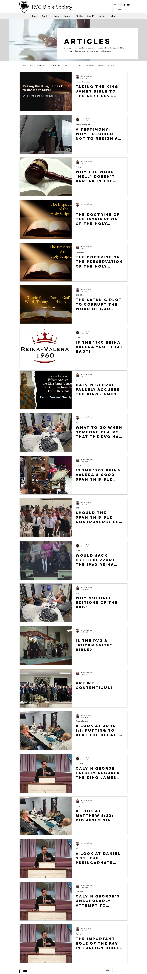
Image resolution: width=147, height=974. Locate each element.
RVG (66, 65)
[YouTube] (128, 4)
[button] (124, 65)
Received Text (56, 65)
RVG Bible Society (52, 7)
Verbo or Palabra (82, 721)
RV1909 (78, 465)
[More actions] (123, 77)
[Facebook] (124, 4)
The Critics (79, 636)
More (110, 65)
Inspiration (79, 210)
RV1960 (100, 65)
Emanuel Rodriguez (83, 82)
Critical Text (77, 65)
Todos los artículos (26, 65)
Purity (78, 806)
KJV (77, 380)
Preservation (41, 65)
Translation (90, 65)
